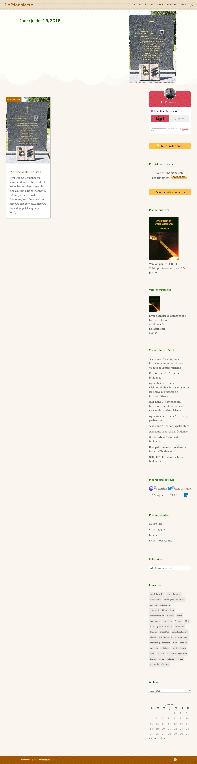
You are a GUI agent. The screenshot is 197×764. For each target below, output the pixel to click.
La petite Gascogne (160, 540)
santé (183, 648)
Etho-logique (157, 529)
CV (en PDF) (156, 523)
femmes (178, 621)
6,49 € (153, 333)
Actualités (171, 4)
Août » (162, 738)
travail (153, 659)
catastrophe (155, 599)
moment (166, 642)
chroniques (169, 599)
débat (179, 615)
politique (165, 648)
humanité (179, 626)
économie (154, 664)
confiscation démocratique (162, 610)
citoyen (153, 605)
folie (152, 626)
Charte (160, 4)
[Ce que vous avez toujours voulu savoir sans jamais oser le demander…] (186, 496)
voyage (179, 659)
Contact (183, 4)
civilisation (164, 605)
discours (170, 615)
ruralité (175, 648)
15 (175, 723)
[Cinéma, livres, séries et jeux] (181, 488)
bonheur (177, 594)
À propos (149, 4)
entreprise (167, 621)
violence (170, 659)
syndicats (182, 653)
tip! (160, 118)
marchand (183, 637)
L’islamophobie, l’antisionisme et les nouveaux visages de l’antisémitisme (167, 363)
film (187, 621)
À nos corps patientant (175, 426)
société (161, 653)
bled (169, 594)
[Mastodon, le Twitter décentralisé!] (151, 489)
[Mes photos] (174, 495)
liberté (153, 637)
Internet (153, 632)
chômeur (180, 599)
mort (175, 642)
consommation (157, 615)
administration (157, 594)
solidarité (171, 653)
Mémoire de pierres (25, 172)
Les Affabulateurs (179, 632)
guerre (160, 626)
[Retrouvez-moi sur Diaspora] (158, 495)
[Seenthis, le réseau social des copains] (160, 488)
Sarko (152, 653)
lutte (173, 637)
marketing (155, 642)
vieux (161, 659)
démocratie (155, 621)
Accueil (137, 4)
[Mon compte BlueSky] (170, 489)
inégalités (164, 632)
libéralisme (164, 637)
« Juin (152, 738)
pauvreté (154, 648)
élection (165, 664)
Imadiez (154, 535)
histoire (168, 626)
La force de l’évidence (174, 431)
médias (183, 642)
